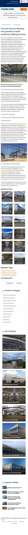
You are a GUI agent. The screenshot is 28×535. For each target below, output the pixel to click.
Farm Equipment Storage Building (13, 367)
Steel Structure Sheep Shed (11, 402)
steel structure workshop (9, 273)
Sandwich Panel (7, 316)
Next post (19, 283)
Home (3, 521)
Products (9, 521)
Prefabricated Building (8, 311)
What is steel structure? (15, 487)
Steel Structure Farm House (9, 300)
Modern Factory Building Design (12, 473)
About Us (15, 521)
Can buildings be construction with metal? (16, 508)
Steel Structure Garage (8, 303)
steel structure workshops (11, 169)
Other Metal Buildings (8, 308)
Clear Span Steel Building (10, 420)
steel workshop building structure (17, 124)
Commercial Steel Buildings (9, 306)
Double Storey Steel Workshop (12, 437)
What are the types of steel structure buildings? (15, 492)
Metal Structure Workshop (11, 349)
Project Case (14, 523)
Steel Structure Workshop (9, 297)
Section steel (6, 319)
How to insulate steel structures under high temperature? (14, 498)
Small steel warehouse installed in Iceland (14, 503)
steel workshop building (9, 275)
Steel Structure (6, 25)
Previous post (9, 283)
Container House (7, 322)
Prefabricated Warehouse (10, 384)
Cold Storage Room (7, 314)
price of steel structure (8, 271)
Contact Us (21, 521)
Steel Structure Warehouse (9, 295)
